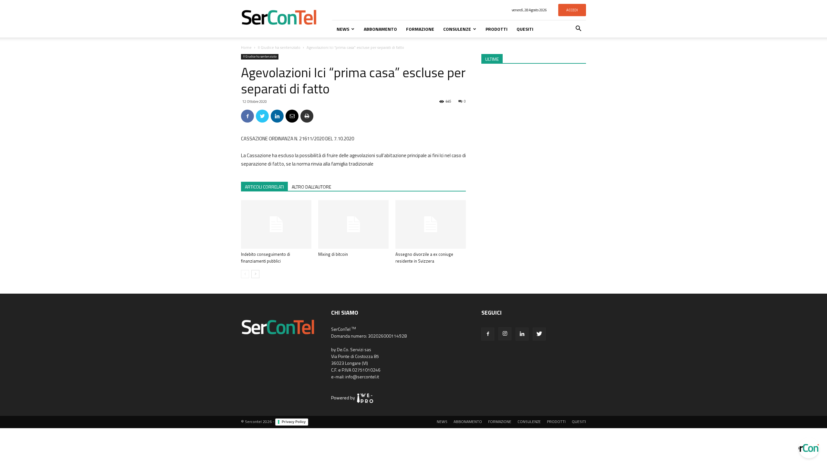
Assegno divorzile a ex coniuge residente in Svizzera (424, 257)
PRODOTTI (497, 29)
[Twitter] (539, 334)
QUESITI (525, 29)
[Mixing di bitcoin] (353, 224)
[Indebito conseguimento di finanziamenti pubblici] (276, 224)
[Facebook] (487, 334)
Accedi (572, 10)
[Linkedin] (522, 334)
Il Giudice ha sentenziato (279, 47)
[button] (578, 29)
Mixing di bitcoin (333, 254)
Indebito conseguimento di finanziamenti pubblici (265, 257)
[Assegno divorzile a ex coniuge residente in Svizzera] (430, 224)
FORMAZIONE (420, 29)
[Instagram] (504, 333)
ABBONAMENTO (380, 29)
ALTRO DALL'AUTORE (311, 186)
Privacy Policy (294, 421)
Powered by (344, 397)
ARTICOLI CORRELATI (264, 186)
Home (246, 47)
